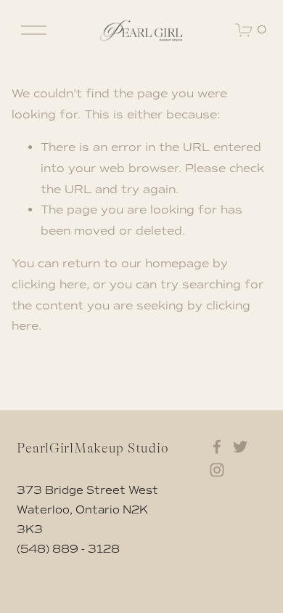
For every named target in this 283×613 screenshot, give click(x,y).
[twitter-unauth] (240, 446)
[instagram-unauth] (217, 470)
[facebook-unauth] (217, 446)
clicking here (49, 284)
